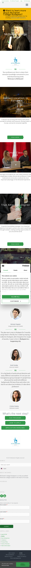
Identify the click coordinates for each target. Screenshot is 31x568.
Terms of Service (5, 543)
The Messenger (27, 0)
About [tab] (25, 270)
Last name (3, 511)
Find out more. (5, 565)
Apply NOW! (4, 534)
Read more (15, 137)
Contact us (3, 540)
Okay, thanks (22, 564)
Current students (5, 0)
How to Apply (15, 423)
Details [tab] (15, 270)
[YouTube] (4, 496)
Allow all (15, 296)
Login (21, 0)
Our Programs (15, 418)
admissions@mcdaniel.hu (18, 18)
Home (2, 536)
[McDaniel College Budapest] (15, 5)
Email (2, 518)
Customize (14, 301)
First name (3, 505)
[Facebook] (1, 496)
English (4, 468)
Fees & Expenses (5, 538)
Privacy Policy (4, 542)
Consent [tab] (5, 270)
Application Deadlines (15, 428)
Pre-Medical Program (14, 0)
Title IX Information (5, 545)
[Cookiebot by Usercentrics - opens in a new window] (22, 266)
